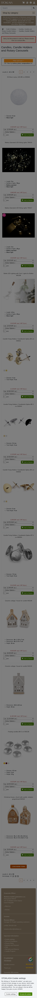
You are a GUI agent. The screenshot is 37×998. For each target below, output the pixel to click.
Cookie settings (11, 994)
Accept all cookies (25, 994)
